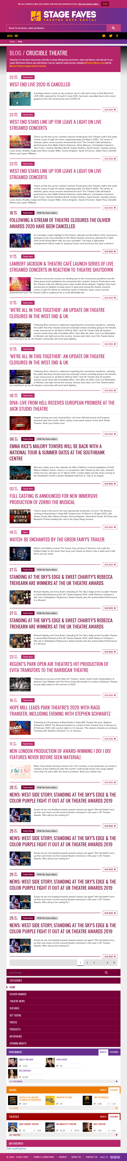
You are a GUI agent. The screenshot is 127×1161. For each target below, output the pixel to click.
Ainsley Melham (26, 1059)
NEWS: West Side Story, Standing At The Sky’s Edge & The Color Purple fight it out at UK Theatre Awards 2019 (63, 797)
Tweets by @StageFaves (16, 1148)
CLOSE (105, 3)
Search (106, 972)
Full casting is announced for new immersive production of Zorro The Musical (54, 498)
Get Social (15, 1015)
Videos (25, 532)
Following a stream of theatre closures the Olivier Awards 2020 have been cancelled (60, 223)
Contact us (92, 1157)
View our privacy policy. (88, 4)
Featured (114, 1052)
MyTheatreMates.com (94, 62)
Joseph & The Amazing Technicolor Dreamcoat (30, 1098)
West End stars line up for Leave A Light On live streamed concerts (55, 124)
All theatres (15, 1135)
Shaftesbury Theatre (29, 1124)
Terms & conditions (43, 1157)
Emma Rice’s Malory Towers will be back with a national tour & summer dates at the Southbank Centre (57, 452)
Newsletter (104, 35)
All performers (16, 1081)
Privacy (63, 1157)
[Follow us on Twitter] (111, 35)
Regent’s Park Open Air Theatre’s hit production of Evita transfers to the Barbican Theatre (59, 667)
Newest (103, 1052)
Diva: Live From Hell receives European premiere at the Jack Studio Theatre (62, 405)
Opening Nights (18, 1043)
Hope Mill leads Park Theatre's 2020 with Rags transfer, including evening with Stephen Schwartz (60, 710)
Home (12, 987)
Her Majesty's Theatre (66, 1124)
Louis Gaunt (61, 1059)
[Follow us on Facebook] (117, 35)
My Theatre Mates (49, 212)
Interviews (16, 1036)
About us (76, 1157)
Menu (10, 36)
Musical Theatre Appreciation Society (28, 65)
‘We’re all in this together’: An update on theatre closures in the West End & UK (57, 313)
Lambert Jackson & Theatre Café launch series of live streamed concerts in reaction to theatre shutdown (61, 266)
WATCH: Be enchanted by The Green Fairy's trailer (57, 539)
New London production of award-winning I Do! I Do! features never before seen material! (60, 754)
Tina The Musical (101, 1097)
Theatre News (28, 77)
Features (14, 1008)
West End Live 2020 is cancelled (40, 84)
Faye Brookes (25, 1070)
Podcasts (15, 1029)
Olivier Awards (18, 994)
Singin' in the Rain (64, 1097)
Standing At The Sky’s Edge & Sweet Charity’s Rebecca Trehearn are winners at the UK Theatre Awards (61, 579)
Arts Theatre (100, 1124)
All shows (14, 1108)
